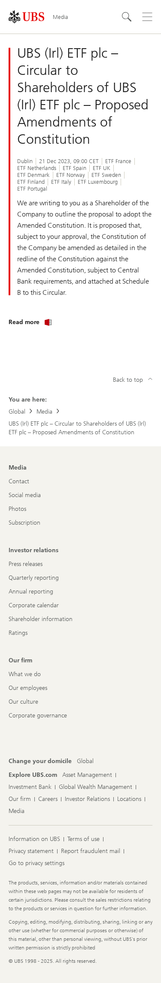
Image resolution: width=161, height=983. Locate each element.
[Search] (127, 17)
